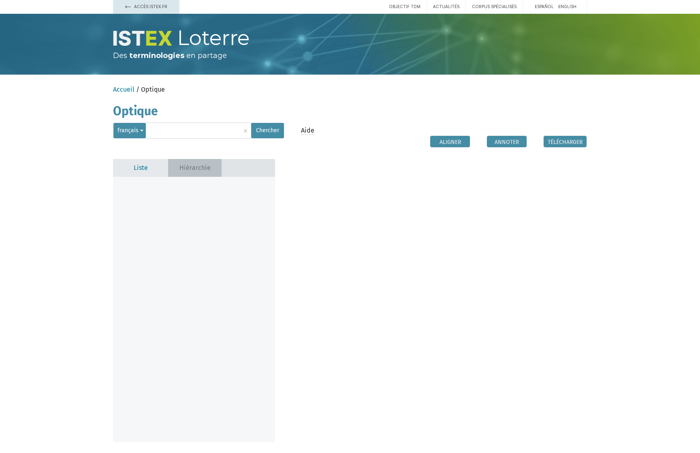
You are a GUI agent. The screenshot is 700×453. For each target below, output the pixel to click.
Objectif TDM (404, 6)
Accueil (123, 89)
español (544, 6)
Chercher (267, 130)
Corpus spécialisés (494, 6)
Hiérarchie (195, 168)
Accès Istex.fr (150, 6)
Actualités (446, 6)
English (567, 6)
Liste (141, 168)
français (128, 130)
